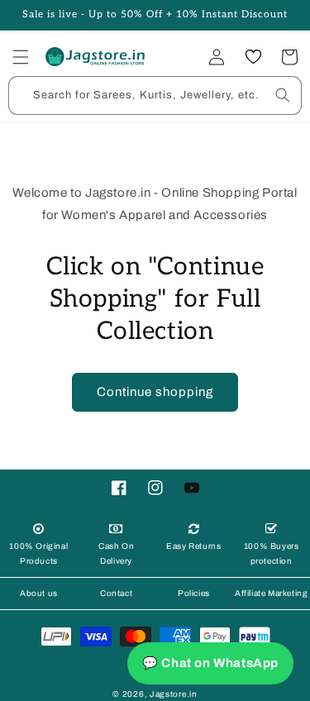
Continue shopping (155, 391)
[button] (20, 57)
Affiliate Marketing (271, 593)
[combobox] (155, 95)
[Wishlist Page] (253, 57)
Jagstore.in (174, 694)
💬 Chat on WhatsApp (210, 663)
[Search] (283, 95)
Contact (116, 593)
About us (39, 593)
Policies (194, 593)
